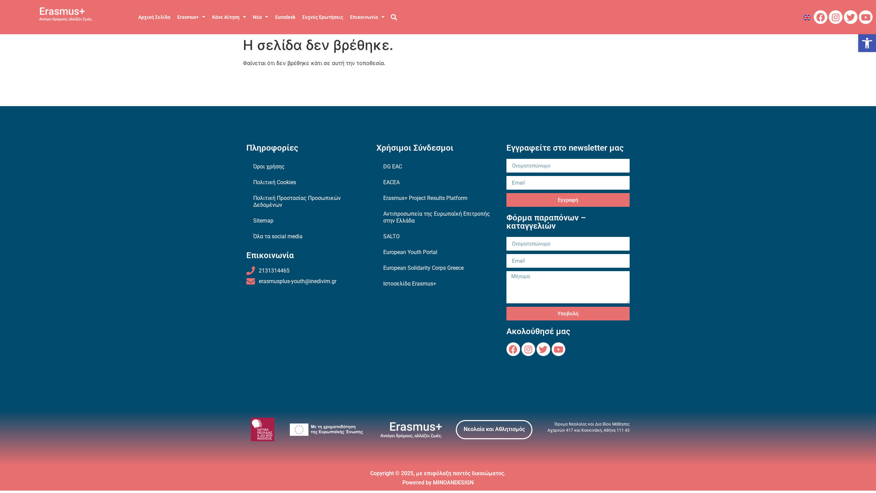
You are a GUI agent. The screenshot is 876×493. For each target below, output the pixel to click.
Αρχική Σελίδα (154, 17)
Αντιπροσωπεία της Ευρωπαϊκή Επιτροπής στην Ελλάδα (436, 217)
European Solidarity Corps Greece (423, 268)
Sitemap (263, 220)
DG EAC (392, 166)
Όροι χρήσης (269, 166)
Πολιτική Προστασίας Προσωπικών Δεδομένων (297, 201)
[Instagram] (835, 17)
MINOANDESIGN (453, 482)
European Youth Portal (410, 252)
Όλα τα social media (277, 236)
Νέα (257, 17)
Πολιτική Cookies (274, 182)
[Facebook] (820, 17)
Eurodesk (285, 17)
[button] (867, 43)
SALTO (391, 236)
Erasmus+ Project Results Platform (425, 198)
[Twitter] (851, 17)
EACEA (391, 182)
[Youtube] (866, 17)
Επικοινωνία (364, 17)
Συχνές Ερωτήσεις (322, 17)
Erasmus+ (188, 17)
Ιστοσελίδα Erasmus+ (409, 283)
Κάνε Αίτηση (226, 17)
